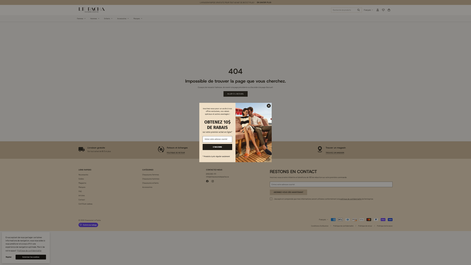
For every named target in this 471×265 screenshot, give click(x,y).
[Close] (269, 106)
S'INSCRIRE (217, 147)
